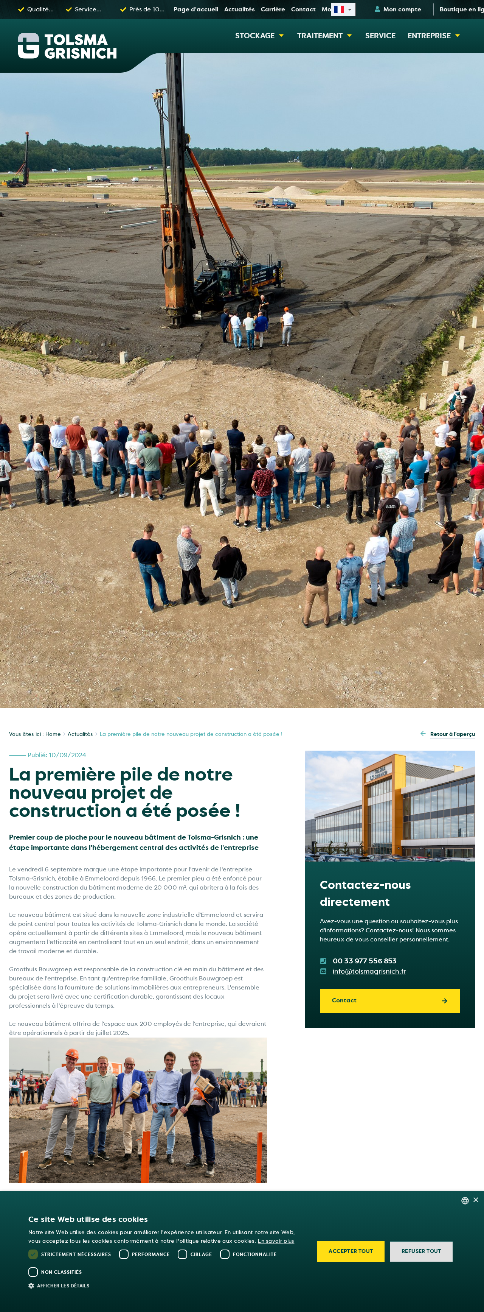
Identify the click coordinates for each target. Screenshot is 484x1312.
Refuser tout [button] (421, 1251)
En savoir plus (276, 1241)
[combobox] (465, 1200)
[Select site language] (343, 9)
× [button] (475, 1200)
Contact (344, 1000)
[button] (166, 1285)
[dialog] (242, 1251)
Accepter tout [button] (351, 1251)
